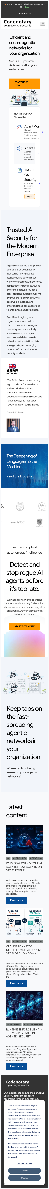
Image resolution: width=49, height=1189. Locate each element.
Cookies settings (24, 1163)
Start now (22, 13)
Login (29, 196)
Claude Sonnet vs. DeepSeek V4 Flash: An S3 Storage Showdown (23, 950)
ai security (19, 858)
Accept (24, 1170)
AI (8, 858)
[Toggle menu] (42, 24)
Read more (16, 900)
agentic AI (36, 858)
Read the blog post (20, 476)
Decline (24, 1178)
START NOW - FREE (22, 83)
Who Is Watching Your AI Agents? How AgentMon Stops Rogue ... (24, 867)
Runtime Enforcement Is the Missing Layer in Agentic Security (24, 1033)
